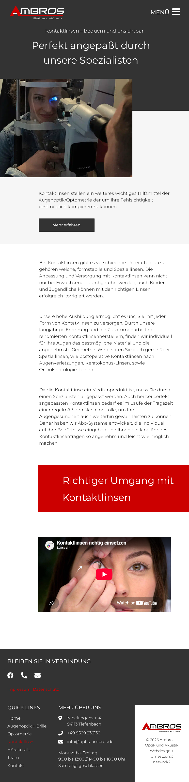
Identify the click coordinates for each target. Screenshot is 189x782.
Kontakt (15, 765)
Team (13, 757)
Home (13, 718)
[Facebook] (10, 675)
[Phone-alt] (24, 675)
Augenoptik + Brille (27, 726)
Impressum (19, 689)
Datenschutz (46, 689)
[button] (11, 771)
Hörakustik (18, 749)
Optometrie (19, 733)
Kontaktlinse (20, 741)
